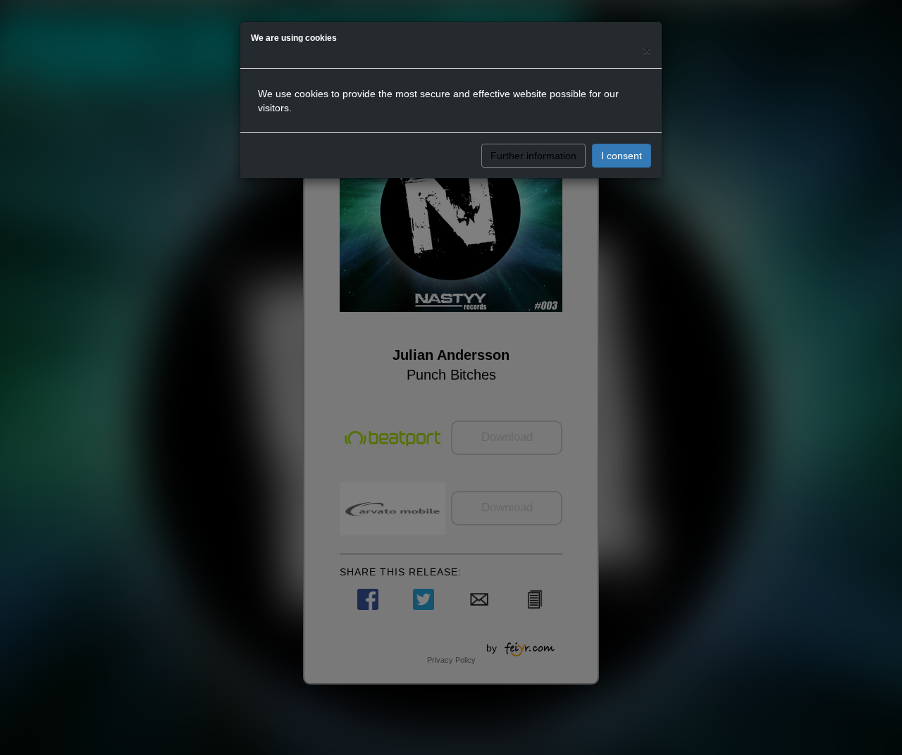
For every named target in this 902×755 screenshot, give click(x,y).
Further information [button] (533, 155)
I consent (621, 155)
